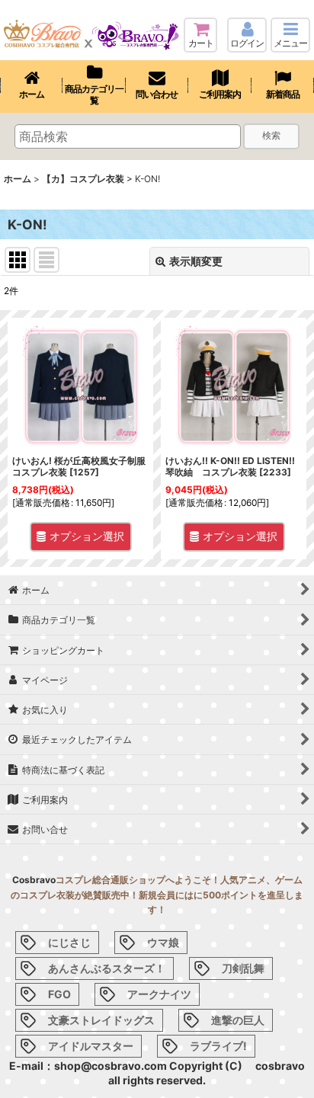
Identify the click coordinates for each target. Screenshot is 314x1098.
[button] (290, 35)
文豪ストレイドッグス (101, 1019)
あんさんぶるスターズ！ (106, 968)
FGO (59, 994)
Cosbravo (34, 879)
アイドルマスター (90, 1045)
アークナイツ (159, 994)
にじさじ (69, 942)
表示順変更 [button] (196, 260)
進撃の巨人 (237, 1019)
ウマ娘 (163, 942)
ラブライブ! (218, 1045)
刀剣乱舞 (243, 968)
